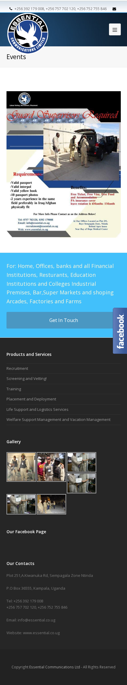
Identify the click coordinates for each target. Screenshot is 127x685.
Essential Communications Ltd (54, 667)
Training (13, 389)
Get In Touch (63, 320)
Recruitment (17, 368)
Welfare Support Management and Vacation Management (58, 419)
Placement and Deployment (31, 399)
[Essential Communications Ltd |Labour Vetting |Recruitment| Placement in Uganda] (27, 28)
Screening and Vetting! (26, 378)
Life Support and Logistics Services (37, 409)
